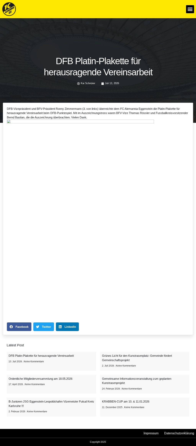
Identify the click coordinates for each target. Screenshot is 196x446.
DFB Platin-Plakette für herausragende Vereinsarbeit (41, 355)
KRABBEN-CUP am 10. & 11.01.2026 (125, 401)
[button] (190, 9)
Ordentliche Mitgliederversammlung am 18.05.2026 (40, 378)
